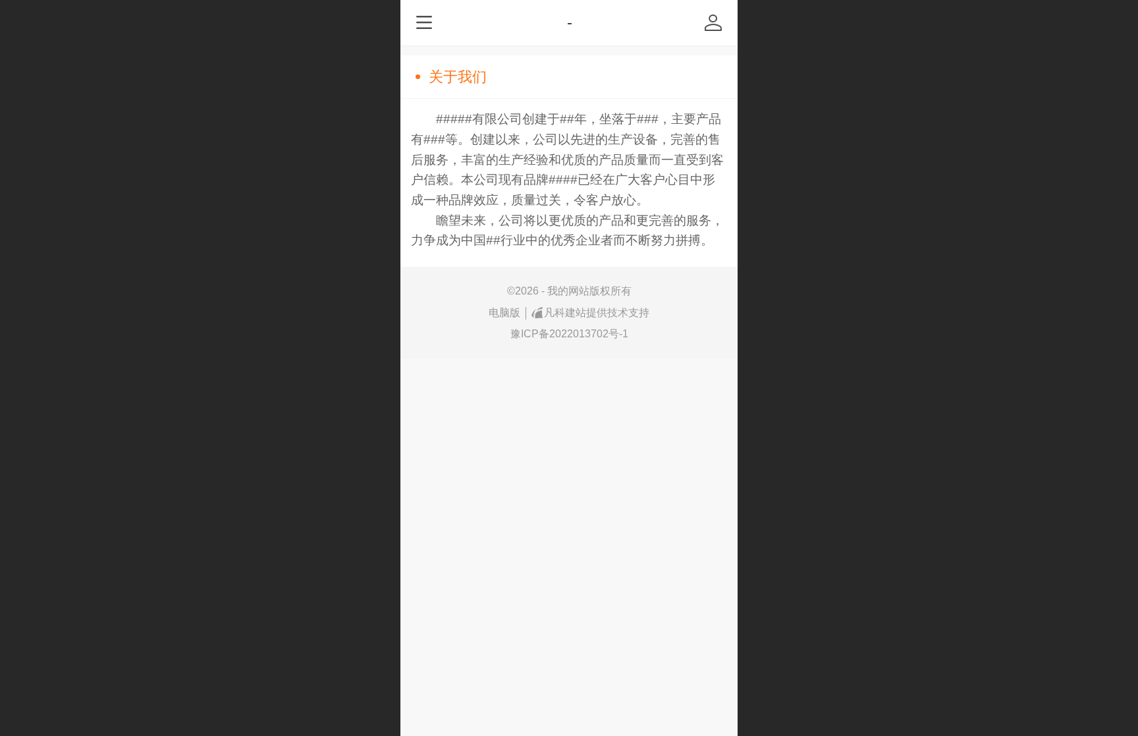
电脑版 (504, 312)
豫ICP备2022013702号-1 (569, 333)
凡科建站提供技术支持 (596, 312)
